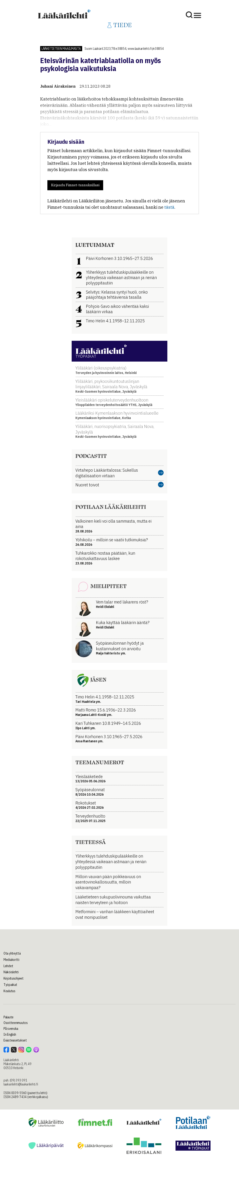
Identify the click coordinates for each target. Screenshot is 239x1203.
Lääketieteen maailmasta (61, 49)
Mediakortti (11, 960)
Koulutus (9, 991)
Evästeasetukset (15, 1040)
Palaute (9, 1017)
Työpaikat (10, 985)
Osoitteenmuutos (16, 1023)
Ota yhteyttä (12, 953)
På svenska (11, 1029)
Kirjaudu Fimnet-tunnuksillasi (75, 185)
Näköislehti (11, 972)
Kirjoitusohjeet (14, 978)
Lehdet (8, 966)
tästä (169, 207)
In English (10, 1034)
